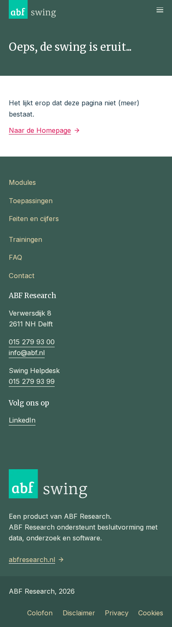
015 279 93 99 (32, 381)
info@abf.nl (27, 352)
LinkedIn (22, 420)
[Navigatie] (160, 9)
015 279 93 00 (32, 342)
